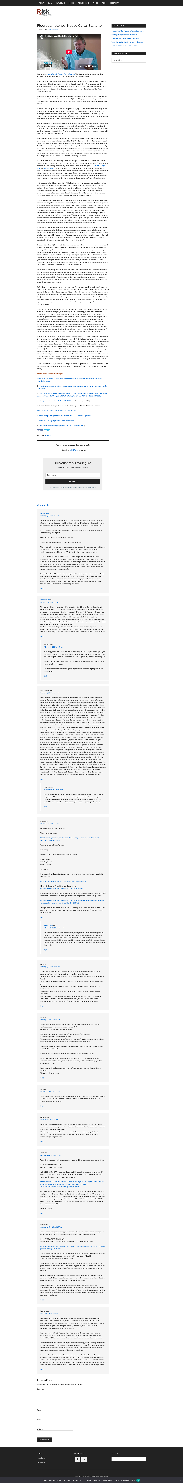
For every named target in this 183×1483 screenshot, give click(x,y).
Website (40, 1429)
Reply (42, 588)
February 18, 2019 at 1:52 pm (53, 647)
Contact (39, 1453)
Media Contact (41, 1458)
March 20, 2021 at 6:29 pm (49, 1313)
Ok (138, 1480)
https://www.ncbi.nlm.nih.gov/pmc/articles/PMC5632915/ (56, 411)
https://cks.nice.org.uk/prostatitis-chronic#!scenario (56, 421)
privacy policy (75, 487)
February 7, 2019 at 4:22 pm (49, 602)
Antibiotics (47, 435)
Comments (43, 505)
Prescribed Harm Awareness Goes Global (125, 38)
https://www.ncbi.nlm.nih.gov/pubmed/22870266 (56, 426)
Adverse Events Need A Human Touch (124, 46)
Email (39, 1419)
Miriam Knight (45, 600)
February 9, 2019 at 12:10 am (50, 967)
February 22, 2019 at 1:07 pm (50, 1091)
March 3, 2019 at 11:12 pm (49, 1120)
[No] (181, 1480)
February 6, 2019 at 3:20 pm (49, 516)
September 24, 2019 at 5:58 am (50, 1155)
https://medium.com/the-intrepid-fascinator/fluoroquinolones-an (61, 888)
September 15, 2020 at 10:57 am (51, 1227)
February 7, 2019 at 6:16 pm (49, 693)
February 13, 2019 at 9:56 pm (50, 1020)
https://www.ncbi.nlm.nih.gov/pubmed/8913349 (55, 401)
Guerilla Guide (48, 168)
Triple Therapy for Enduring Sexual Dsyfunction (127, 42)
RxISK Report (73, 450)
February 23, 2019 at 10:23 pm (54, 928)
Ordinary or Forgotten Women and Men (124, 35)
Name (39, 1410)
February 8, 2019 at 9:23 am (49, 823)
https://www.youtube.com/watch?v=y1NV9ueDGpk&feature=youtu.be (63, 881)
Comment (41, 1389)
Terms (39, 1462)
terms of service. (90, 487)
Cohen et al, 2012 (78, 426)
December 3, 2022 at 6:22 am (53, 790)
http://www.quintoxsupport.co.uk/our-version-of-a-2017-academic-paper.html (65, 416)
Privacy (44, 1462)
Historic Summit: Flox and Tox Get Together (60, 74)
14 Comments (53, 30)
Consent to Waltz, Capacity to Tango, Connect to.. (128, 31)
